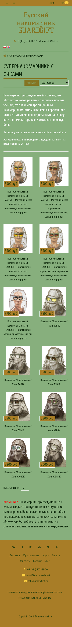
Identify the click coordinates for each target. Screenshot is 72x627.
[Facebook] (22, 547)
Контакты (25, 561)
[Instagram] (30, 547)
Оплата (56, 555)
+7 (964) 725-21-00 (37, 569)
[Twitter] (48, 547)
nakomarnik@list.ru (37, 581)
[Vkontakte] (14, 547)
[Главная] (4, 55)
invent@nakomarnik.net (37, 575)
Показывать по (11, 487)
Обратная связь (31, 555)
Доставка (14, 555)
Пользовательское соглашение (34, 597)
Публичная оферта (52, 592)
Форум (45, 555)
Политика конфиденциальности (25, 592)
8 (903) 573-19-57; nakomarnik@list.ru (37, 41)
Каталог (37, 561)
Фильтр (31, 82)
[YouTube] (39, 547)
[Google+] (58, 547)
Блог (47, 561)
